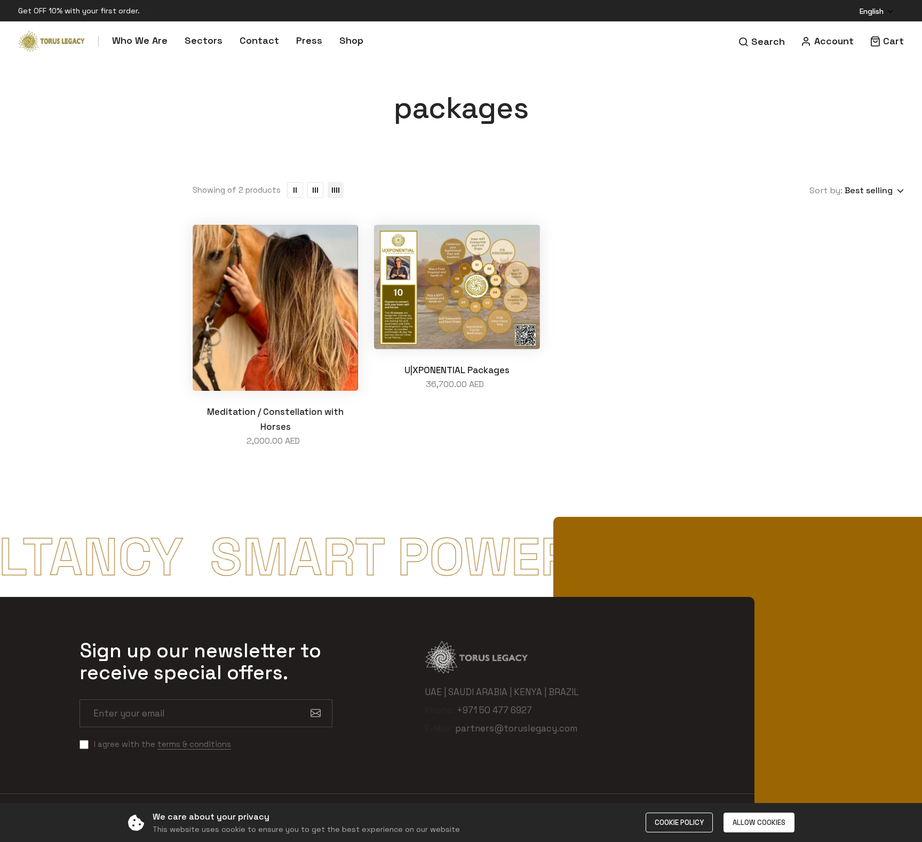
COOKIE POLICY (679, 822)
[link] (295, 190)
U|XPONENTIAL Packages (457, 370)
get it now (161, 10)
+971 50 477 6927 (494, 710)
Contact (259, 40)
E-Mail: (439, 728)
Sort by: (825, 190)
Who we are (140, 40)
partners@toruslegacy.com (516, 728)
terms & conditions (194, 744)
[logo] (51, 41)
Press (309, 40)
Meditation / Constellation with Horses (275, 419)
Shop (351, 40)
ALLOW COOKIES (759, 822)
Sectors (203, 40)
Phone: (440, 710)
